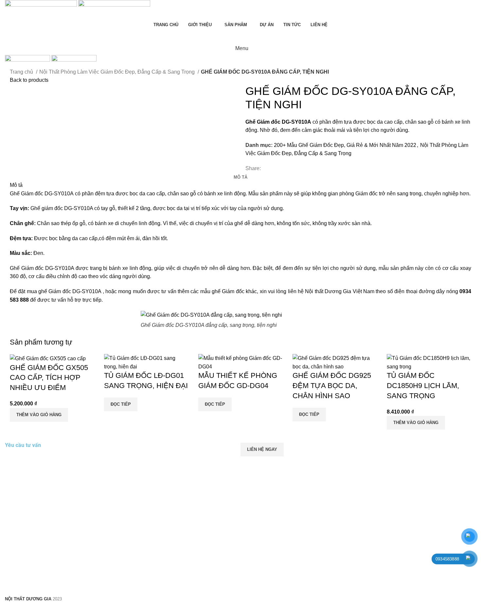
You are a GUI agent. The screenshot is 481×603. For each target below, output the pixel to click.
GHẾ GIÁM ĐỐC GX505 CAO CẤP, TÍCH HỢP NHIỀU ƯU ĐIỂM (49, 378)
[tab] (240, 177)
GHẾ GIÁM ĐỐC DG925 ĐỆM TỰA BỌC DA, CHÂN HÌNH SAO (332, 385)
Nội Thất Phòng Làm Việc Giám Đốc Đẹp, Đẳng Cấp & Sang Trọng (117, 72)
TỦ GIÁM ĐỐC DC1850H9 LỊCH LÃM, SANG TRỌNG (423, 385)
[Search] (240, 35)
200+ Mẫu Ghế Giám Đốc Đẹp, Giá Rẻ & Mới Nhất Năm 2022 (345, 145)
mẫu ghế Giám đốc (222, 291)
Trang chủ (22, 72)
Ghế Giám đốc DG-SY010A (42, 193)
